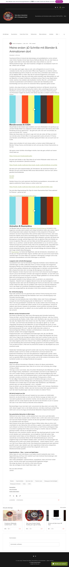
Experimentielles (19, 481)
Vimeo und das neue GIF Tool (55, 524)
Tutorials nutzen (38, 481)
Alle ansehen (63, 507)
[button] (64, 34)
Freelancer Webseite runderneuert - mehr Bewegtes (10, 524)
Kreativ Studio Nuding (14, 491)
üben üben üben (29, 481)
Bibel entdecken (42, 34)
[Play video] (34, 109)
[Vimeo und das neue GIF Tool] (56, 515)
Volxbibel (51, 34)
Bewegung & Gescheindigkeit (50, 481)
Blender (12, 481)
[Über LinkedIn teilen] (16, 495)
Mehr (57, 34)
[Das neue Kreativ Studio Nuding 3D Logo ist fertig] (34, 515)
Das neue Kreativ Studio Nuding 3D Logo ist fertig (33, 524)
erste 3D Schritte (13, 489)
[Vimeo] (55, 7)
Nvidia (24, 483)
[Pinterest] (57, 7)
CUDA (29, 483)
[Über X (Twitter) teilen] (13, 495)
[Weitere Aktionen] (58, 43)
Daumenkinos (14, 34)
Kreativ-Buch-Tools (24, 34)
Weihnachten (34, 34)
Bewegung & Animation (15, 483)
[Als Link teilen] (20, 495)
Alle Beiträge (5, 34)
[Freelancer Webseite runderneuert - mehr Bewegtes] (12, 515)
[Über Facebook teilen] (10, 495)
